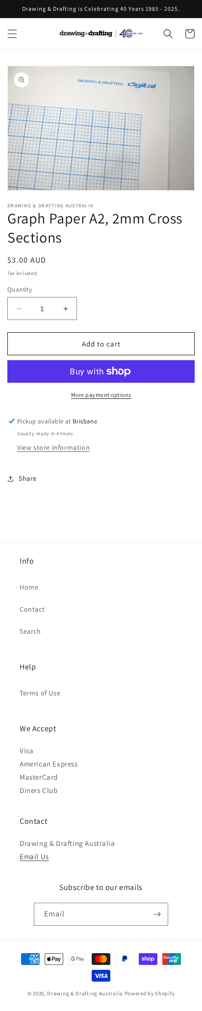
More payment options (101, 394)
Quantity (19, 289)
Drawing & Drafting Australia (85, 993)
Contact (32, 609)
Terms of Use (40, 693)
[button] (12, 34)
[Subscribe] (157, 914)
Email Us (34, 856)
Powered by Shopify (150, 993)
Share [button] (28, 478)
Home (29, 587)
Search (30, 631)
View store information (53, 447)
